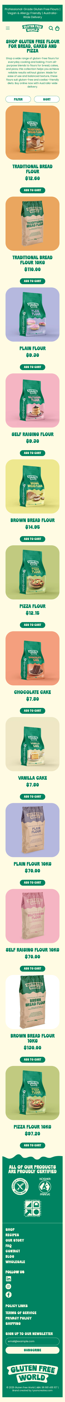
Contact (13, 1251)
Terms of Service (21, 1313)
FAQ (9, 1246)
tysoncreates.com (42, 1390)
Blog (10, 1257)
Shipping (13, 1324)
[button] (51, 28)
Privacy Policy (19, 1318)
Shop (10, 1230)
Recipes (12, 1235)
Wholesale (15, 1262)
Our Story (15, 1241)
